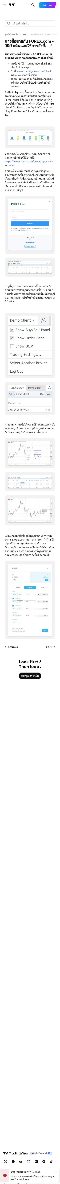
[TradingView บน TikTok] (51, 1161)
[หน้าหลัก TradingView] (12, 5)
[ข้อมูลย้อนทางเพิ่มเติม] (24, 34)
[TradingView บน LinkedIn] (36, 1161)
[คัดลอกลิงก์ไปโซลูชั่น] (51, 46)
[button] (11, 34)
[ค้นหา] (33, 5)
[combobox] (30, 23)
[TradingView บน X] (5, 1161)
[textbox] (31, 23)
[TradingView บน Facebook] (13, 1161)
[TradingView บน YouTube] (21, 1161)
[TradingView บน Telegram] (44, 1161)
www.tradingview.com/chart (34, 71)
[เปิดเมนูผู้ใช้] (4, 5)
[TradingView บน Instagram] (28, 1161)
